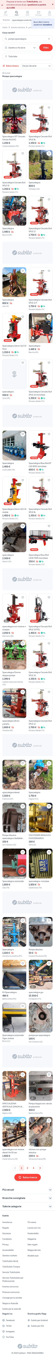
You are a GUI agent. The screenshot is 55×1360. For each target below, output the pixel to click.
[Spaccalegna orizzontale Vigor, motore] (14, 1023)
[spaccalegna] (14, 381)
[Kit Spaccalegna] (14, 980)
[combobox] (27, 38)
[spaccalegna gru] (41, 980)
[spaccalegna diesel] (14, 780)
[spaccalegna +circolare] (41, 868)
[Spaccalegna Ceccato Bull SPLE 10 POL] (41, 615)
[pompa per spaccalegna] (41, 1023)
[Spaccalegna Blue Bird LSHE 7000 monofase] (41, 544)
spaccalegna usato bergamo (24, 20)
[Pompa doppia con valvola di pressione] (41, 1092)
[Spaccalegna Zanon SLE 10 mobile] (14, 498)
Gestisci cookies (9, 1255)
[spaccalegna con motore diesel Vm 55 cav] (14, 1138)
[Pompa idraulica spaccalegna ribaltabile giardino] (14, 824)
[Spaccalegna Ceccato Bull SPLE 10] (14, 171)
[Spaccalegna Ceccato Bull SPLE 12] (41, 217)
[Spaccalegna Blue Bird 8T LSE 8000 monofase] (41, 452)
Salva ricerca (12, 65)
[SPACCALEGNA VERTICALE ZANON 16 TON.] (14, 1092)
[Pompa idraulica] (41, 937)
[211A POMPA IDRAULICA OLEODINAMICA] (41, 824)
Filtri (46, 47)
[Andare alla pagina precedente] (15, 1168)
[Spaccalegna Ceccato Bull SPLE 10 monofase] (41, 381)
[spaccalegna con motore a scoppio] (14, 615)
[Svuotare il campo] (49, 38)
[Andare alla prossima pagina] (40, 1168)
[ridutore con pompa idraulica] (41, 1138)
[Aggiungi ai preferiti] (22, 107)
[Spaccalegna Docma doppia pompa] (14, 663)
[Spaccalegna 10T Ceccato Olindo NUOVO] (14, 125)
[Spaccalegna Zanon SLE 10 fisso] (14, 335)
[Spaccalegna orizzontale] (14, 868)
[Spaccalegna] (41, 171)
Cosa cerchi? (8, 32)
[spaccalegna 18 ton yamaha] (14, 710)
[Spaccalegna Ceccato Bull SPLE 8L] (41, 125)
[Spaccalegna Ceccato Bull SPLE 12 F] (41, 289)
